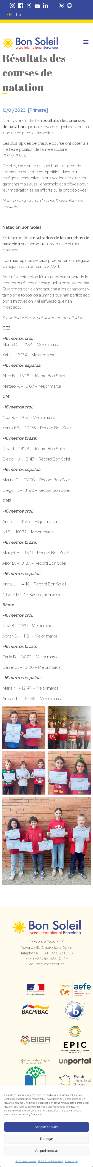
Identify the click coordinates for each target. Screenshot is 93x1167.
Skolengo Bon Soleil (69, 5)
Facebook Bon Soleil (20, 5)
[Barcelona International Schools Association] (35, 1042)
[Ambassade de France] (35, 992)
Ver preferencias (46, 1151)
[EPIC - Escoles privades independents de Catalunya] (75, 1053)
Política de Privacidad (50, 1161)
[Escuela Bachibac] (35, 1013)
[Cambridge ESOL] (35, 1061)
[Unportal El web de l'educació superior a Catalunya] (75, 1062)
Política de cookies (26, 1161)
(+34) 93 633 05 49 (50, 958)
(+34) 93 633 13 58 (56, 953)
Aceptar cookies (46, 1127)
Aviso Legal (71, 1161)
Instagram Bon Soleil (12, 5)
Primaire (38, 110)
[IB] (75, 1018)
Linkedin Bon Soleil (45, 5)
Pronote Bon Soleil (61, 5)
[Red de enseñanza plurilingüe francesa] (75, 1083)
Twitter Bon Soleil (29, 5)
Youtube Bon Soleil (37, 5)
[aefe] (75, 994)
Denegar (46, 1139)
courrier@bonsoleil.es (46, 963)
